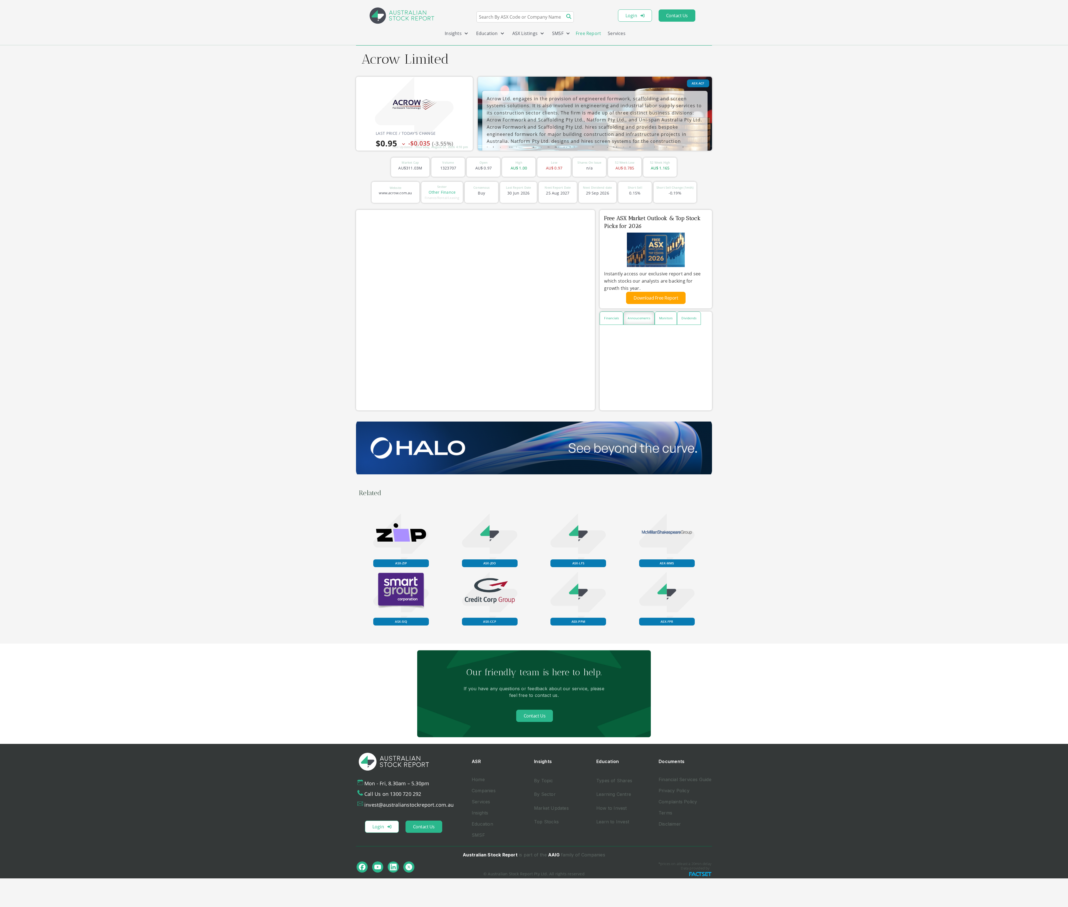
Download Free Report (656, 298)
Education (482, 824)
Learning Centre (613, 794)
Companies (484, 790)
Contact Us (677, 16)
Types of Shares (614, 780)
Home (478, 779)
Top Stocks (546, 821)
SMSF (478, 835)
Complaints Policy (678, 801)
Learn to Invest (612, 821)
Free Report (588, 33)
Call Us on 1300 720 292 (392, 794)
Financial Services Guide (685, 779)
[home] (402, 15)
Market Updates (551, 808)
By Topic (543, 780)
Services (617, 33)
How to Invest (611, 808)
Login (631, 16)
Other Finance (442, 192)
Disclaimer (670, 824)
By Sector (545, 794)
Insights (480, 813)
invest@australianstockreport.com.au (409, 804)
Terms (665, 813)
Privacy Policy (674, 790)
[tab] (611, 318)
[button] (454, 34)
